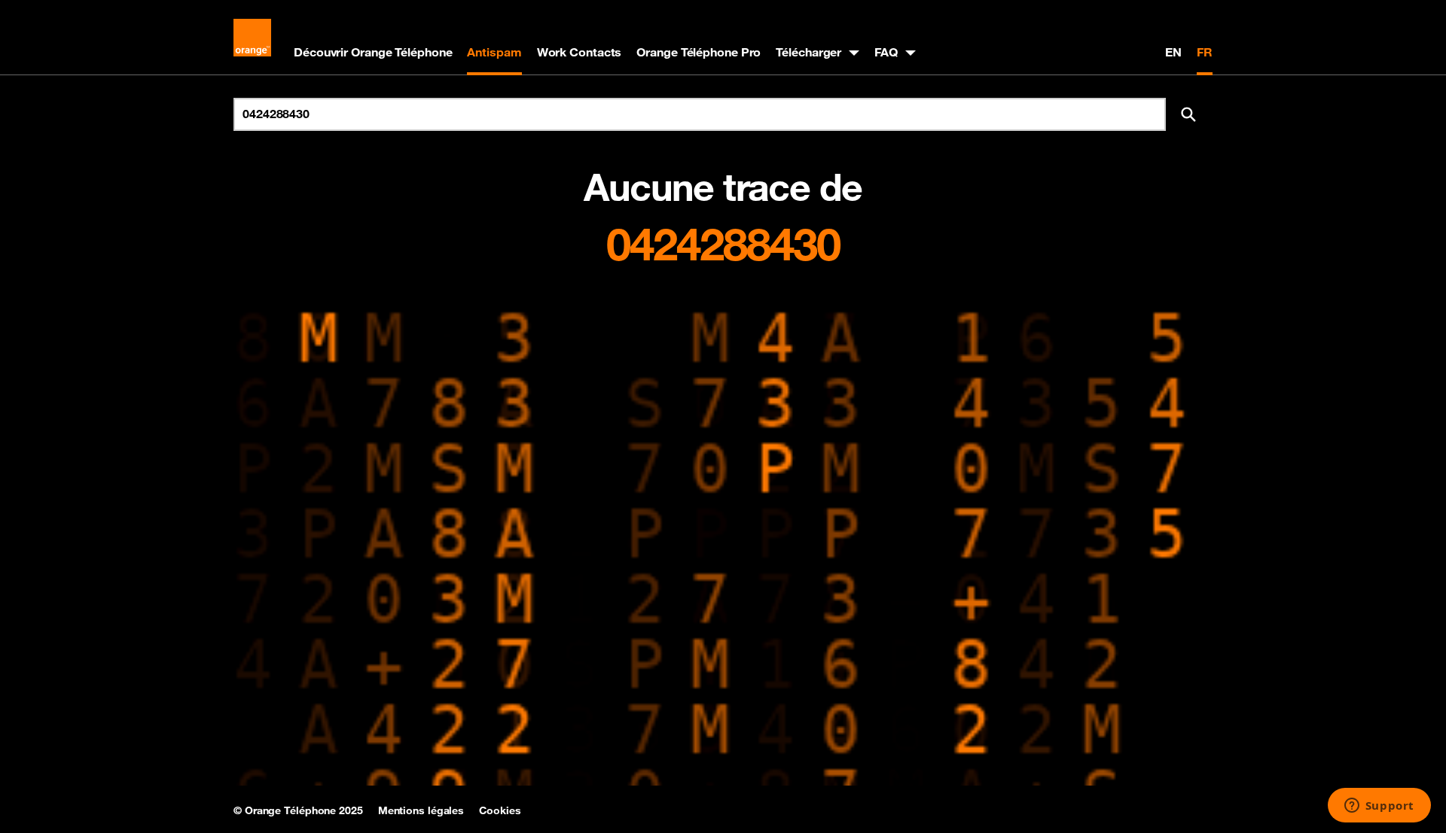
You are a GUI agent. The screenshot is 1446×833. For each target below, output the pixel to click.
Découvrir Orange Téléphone (373, 51)
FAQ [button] (886, 51)
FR (1205, 51)
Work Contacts (579, 51)
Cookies (499, 810)
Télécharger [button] (808, 51)
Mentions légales (421, 810)
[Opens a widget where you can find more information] (1379, 806)
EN (1173, 51)
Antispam (494, 51)
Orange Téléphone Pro (698, 51)
